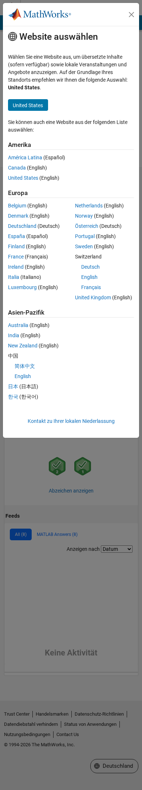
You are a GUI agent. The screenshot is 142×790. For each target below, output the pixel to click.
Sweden (84, 246)
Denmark (18, 216)
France (16, 257)
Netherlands (89, 206)
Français (91, 287)
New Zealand (23, 346)
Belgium (17, 206)
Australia (18, 325)
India (13, 335)
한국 (13, 397)
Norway (84, 216)
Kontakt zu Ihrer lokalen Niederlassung (71, 421)
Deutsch (90, 267)
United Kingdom (93, 297)
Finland (16, 246)
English (89, 277)
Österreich (86, 226)
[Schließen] (131, 14)
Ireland (16, 267)
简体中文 (25, 366)
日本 (13, 386)
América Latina (25, 157)
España (16, 236)
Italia (13, 277)
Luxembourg (22, 287)
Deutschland (22, 226)
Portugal (85, 236)
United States (23, 178)
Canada (17, 168)
